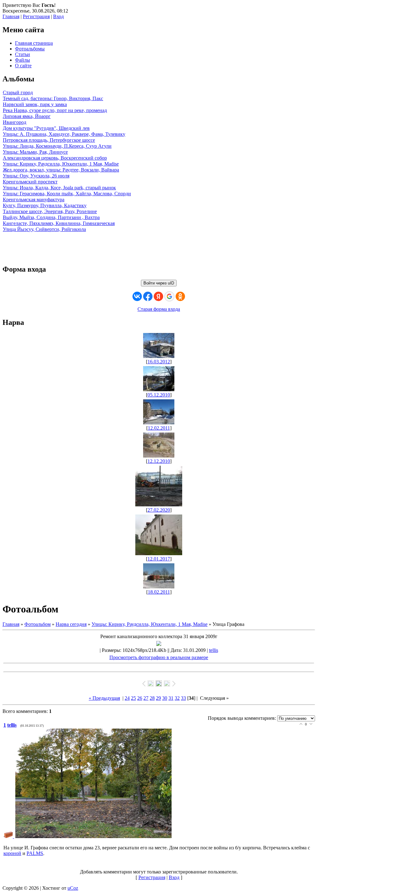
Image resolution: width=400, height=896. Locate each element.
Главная (10, 16)
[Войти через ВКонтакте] (137, 296)
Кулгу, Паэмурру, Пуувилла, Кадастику (45, 205)
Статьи (22, 54)
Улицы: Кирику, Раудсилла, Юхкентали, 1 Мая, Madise (61, 163)
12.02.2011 (159, 428)
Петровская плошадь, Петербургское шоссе (49, 140)
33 (183, 698)
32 (177, 698)
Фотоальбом (37, 624)
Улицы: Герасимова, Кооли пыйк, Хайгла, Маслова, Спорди (67, 193)
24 (127, 698)
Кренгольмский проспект (30, 181)
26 (139, 698)
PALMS (35, 853)
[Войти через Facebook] (147, 296)
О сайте (23, 65)
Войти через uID (158, 283)
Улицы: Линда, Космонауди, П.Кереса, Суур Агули (57, 146)
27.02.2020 (159, 510)
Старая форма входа (159, 309)
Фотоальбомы (30, 48)
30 (164, 698)
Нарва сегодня (71, 624)
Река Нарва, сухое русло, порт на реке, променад (55, 110)
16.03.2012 (159, 361)
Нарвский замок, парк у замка (35, 104)
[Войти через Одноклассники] (180, 296)
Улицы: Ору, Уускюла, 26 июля (36, 175)
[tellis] (9, 836)
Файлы (22, 60)
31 (170, 698)
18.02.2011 (159, 592)
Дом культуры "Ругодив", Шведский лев (46, 128)
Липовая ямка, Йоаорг (27, 116)
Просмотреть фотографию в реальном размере (158, 657)
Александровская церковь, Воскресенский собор (55, 158)
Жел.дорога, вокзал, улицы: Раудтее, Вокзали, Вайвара (61, 169)
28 (152, 698)
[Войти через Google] (169, 296)
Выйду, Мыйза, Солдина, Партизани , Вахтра (51, 217)
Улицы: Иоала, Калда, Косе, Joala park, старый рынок (59, 187)
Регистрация (36, 16)
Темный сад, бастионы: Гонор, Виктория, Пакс (53, 98)
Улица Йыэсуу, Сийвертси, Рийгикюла (44, 229)
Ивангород (14, 122)
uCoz (73, 888)
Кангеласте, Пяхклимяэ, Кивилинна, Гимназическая (59, 223)
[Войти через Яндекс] (158, 296)
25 (133, 698)
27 (145, 698)
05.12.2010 (159, 394)
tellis (213, 650)
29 (158, 698)
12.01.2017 (159, 558)
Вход (58, 16)
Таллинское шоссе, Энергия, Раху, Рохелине (50, 211)
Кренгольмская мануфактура (33, 199)
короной (12, 853)
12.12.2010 (159, 461)
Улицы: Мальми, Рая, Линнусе (35, 152)
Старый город (18, 92)
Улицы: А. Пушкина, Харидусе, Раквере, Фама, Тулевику (64, 134)
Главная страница (34, 43)
